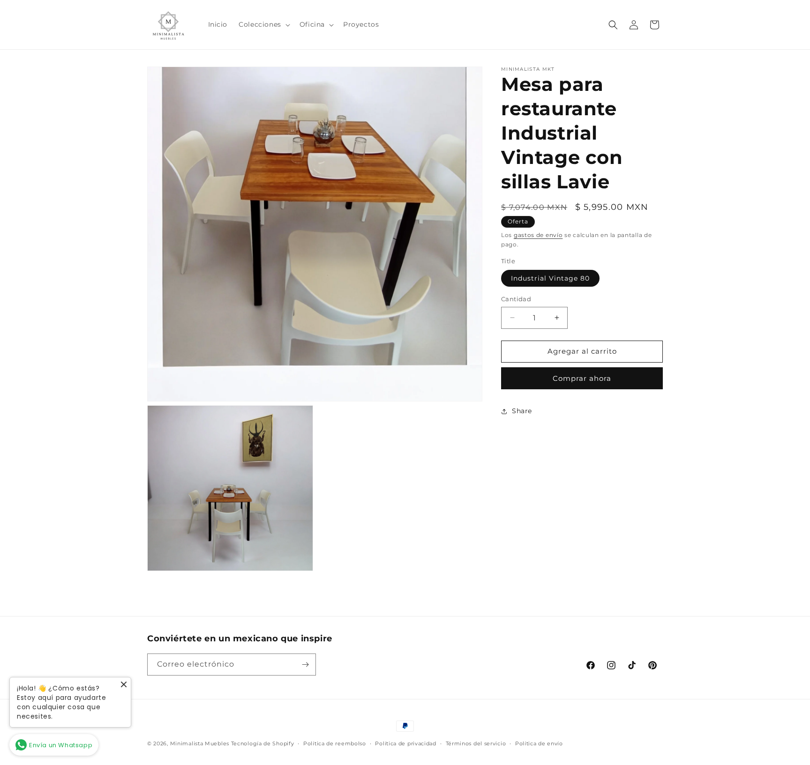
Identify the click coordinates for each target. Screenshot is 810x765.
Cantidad (516, 299)
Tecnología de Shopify (262, 743)
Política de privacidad (405, 743)
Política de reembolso (334, 743)
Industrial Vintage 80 (550, 278)
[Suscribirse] (305, 665)
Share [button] (522, 411)
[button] (263, 24)
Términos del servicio (476, 743)
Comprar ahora (582, 378)
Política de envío (539, 743)
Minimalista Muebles (199, 743)
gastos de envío (538, 234)
